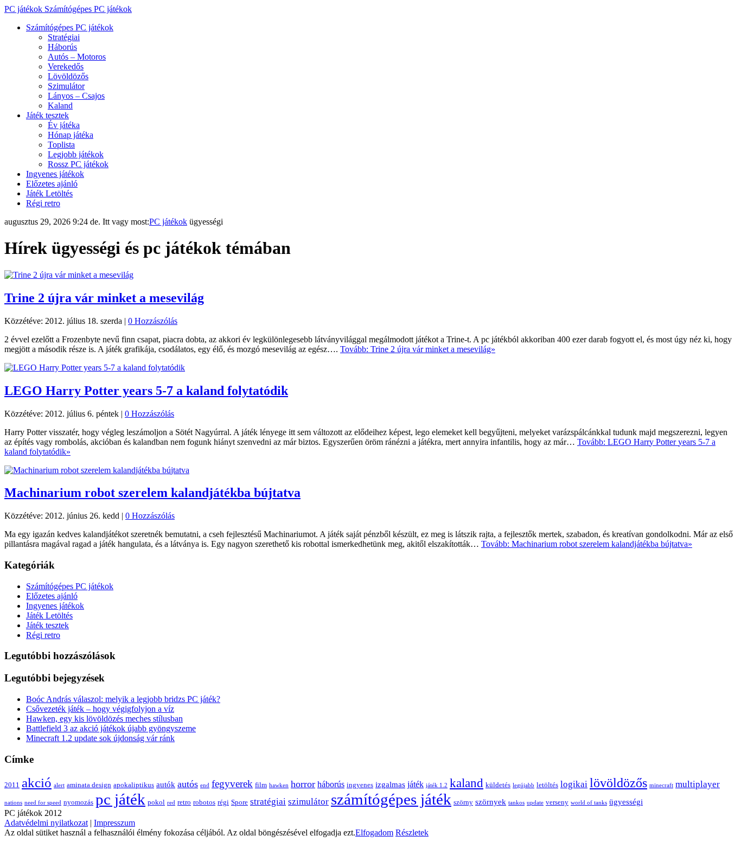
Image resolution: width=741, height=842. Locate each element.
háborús (330, 784)
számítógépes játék (391, 799)
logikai (573, 784)
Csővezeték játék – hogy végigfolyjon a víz (100, 708)
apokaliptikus (133, 785)
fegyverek (232, 783)
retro (184, 802)
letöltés (547, 785)
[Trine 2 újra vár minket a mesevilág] (68, 274)
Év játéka (64, 125)
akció (37, 782)
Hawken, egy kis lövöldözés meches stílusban (104, 718)
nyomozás (78, 802)
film (261, 785)
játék (415, 784)
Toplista (61, 144)
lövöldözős (618, 782)
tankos (516, 803)
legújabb (523, 785)
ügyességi (626, 802)
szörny (463, 802)
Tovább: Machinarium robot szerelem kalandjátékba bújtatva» (586, 543)
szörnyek (490, 802)
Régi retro (43, 203)
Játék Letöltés (49, 193)
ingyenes (360, 785)
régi (223, 802)
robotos (204, 802)
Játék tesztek (47, 115)
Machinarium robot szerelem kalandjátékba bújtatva (152, 493)
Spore (239, 802)
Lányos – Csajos (76, 95)
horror (303, 784)
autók (165, 784)
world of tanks (589, 803)
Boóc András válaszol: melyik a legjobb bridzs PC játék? (123, 699)
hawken (279, 785)
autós (187, 784)
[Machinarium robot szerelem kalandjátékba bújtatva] (96, 470)
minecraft (661, 785)
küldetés (498, 785)
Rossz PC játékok (78, 164)
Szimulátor (66, 86)
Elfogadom (374, 832)
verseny (557, 802)
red (171, 803)
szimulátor (308, 801)
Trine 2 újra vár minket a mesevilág (104, 298)
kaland (466, 783)
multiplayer (697, 784)
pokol (156, 802)
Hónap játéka (70, 134)
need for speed (42, 803)
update (535, 803)
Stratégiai (64, 37)
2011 (12, 785)
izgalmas (390, 784)
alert (59, 785)
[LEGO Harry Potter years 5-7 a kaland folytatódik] (94, 367)
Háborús (62, 47)
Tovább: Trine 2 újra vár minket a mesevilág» (417, 349)
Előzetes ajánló (52, 183)
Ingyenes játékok (55, 173)
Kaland (60, 105)
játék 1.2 (437, 785)
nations (13, 803)
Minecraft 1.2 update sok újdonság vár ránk (100, 738)
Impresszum (114, 822)
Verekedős (66, 66)
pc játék (120, 799)
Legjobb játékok (76, 154)
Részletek (412, 832)
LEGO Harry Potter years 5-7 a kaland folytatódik (146, 391)
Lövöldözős (68, 76)
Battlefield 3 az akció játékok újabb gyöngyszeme (111, 728)
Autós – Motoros (77, 56)
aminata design (89, 785)
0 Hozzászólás (152, 321)
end (204, 785)
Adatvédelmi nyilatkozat (46, 822)
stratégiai (268, 801)
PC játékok (68, 9)
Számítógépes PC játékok (69, 27)
